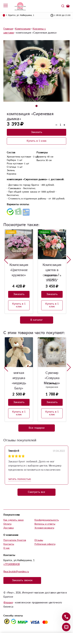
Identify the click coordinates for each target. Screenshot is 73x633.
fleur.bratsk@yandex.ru (16, 572)
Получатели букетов (14, 540)
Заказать (36, 132)
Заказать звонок (22, 580)
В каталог (36, 320)
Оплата (7, 524)
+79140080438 (11, 564)
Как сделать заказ (13, 520)
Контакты (8, 544)
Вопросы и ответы (44, 524)
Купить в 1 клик (37, 141)
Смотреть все (36, 492)
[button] (36, 106)
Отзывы (38, 540)
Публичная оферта (44, 544)
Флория (8, 603)
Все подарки (36, 428)
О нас (6, 548)
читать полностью (19, 479)
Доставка (8, 528)
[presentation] (6, 260)
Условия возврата (44, 528)
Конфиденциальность (46, 520)
